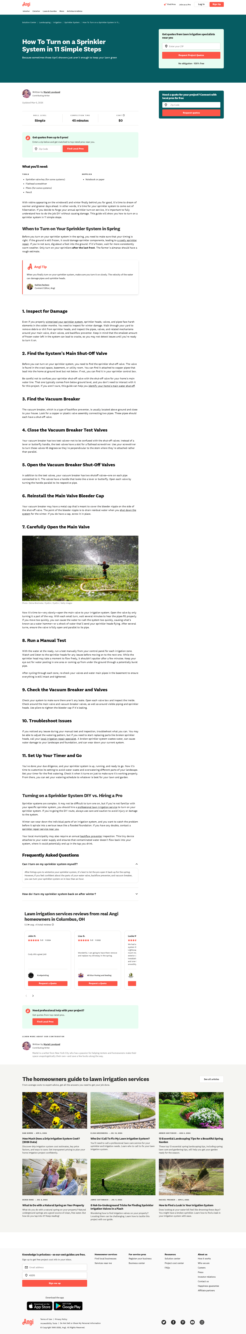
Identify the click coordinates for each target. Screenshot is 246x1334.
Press (200, 1272)
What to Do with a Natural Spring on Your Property (53, 1205)
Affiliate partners (206, 1290)
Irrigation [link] (57, 22)
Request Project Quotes (191, 55)
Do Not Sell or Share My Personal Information (80, 1323)
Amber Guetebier (168, 1133)
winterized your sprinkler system (64, 321)
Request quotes (191, 112)
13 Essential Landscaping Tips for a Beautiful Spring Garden (191, 1140)
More (62, 11)
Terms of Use (46, 1319)
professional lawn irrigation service (97, 807)
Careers (202, 1267)
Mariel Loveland (52, 92)
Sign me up (55, 1283)
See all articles (211, 1079)
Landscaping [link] (44, 22)
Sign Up (217, 4)
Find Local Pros (75, 148)
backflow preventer (91, 836)
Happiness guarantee (208, 1285)
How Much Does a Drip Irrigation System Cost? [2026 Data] (51, 1140)
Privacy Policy (61, 1319)
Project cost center (174, 1263)
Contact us (203, 1281)
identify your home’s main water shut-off (111, 385)
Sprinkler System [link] (72, 22)
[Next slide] (33, 996)
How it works (204, 1258)
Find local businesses (105, 1258)
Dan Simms (27, 1133)
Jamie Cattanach (99, 1200)
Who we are (203, 1263)
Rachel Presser (167, 1200)
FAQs (167, 1267)
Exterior (36, 11)
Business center (137, 1263)
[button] (26, 996)
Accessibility (48, 1323)
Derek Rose (28, 1200)
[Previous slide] (26, 996)
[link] (47, 960)
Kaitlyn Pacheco (42, 284)
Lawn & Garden (50, 11)
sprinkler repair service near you (40, 829)
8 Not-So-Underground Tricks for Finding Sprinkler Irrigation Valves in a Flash (122, 1207)
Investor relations (207, 1276)
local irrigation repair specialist (58, 738)
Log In (201, 4)
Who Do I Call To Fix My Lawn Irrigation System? (120, 1138)
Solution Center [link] (29, 22)
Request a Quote (48, 983)
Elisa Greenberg (99, 1133)
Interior (26, 11)
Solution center (172, 1258)
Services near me (103, 1263)
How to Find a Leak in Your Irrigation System (186, 1205)
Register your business (140, 1258)
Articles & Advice (74, 11)
